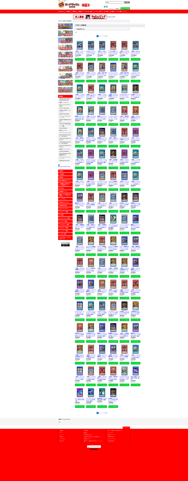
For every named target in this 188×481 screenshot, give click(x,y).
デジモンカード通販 (63, 227)
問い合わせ (61, 188)
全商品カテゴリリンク (64, 202)
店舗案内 (61, 170)
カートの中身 (62, 438)
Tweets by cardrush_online (64, 166)
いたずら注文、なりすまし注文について (65, 238)
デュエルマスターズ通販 (64, 218)
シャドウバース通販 (63, 230)
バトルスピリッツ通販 (64, 224)
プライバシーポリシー (64, 208)
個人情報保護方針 (111, 440)
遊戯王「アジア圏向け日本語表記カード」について (65, 195)
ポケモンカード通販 (63, 211)
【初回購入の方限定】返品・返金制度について (64, 184)
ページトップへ (127, 427)
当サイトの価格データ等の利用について (115, 430)
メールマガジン (62, 199)
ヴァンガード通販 (63, 221)
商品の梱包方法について (64, 180)
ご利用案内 (61, 174)
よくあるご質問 (62, 234)
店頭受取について (63, 191)
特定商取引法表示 (63, 205)
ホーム (61, 432)
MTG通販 (61, 214)
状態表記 (61, 177)
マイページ (62, 434)
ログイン (111, 8)
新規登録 (117, 8)
